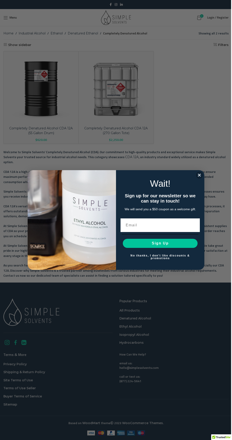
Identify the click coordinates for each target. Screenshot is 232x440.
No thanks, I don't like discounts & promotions (160, 257)
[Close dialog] (199, 175)
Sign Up (160, 243)
